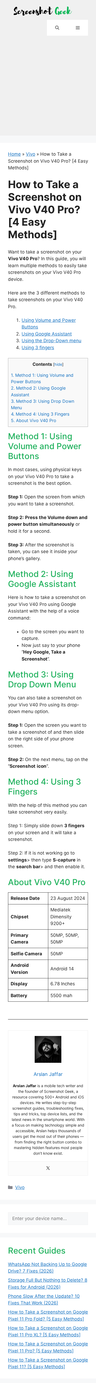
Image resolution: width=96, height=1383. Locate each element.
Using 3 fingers (38, 347)
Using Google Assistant (47, 334)
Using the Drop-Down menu (51, 340)
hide (58, 364)
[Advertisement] (48, 87)
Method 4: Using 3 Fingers (40, 414)
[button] (57, 28)
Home (14, 154)
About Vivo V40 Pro (33, 420)
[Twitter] (48, 1168)
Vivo (30, 154)
